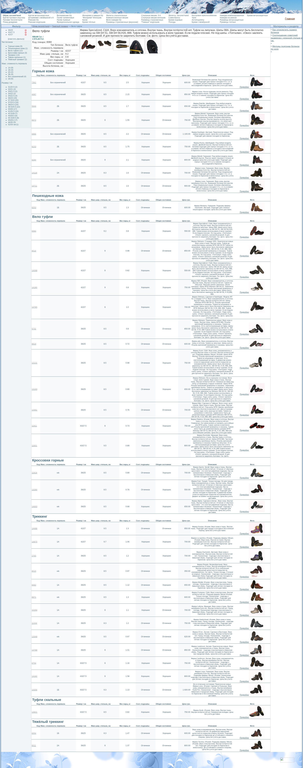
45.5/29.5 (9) (13, 118)
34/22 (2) (12, 94)
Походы (172, 22)
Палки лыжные (63, 20)
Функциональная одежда (68, 22)
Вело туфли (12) (15, 51)
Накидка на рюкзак (228, 18)
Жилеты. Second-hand (179, 15)
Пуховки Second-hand (12, 20)
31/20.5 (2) (12, 87)
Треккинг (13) (14, 55)
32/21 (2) (12, 89)
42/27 (10, 34)
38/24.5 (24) (13, 105)
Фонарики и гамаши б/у (92, 15)
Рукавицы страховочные (152, 20)
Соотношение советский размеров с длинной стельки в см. (286, 38)
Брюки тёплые (88, 22)
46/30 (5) (12, 122)
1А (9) (10, 68)
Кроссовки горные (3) (17, 53)
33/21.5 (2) (12, 91)
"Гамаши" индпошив (150, 22)
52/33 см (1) (13, 124)
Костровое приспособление (204, 15)
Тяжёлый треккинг (60, 26)
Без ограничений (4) (17, 76)
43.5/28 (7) (12, 113)
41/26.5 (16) (13, 111)
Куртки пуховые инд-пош (14, 18)
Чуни (194, 18)
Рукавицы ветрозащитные (232, 20)
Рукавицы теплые (228, 22)
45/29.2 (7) (12, 120)
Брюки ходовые (175, 20)
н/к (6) (10, 79)
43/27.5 (11, 32)
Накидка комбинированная (232, 15)
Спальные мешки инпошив (153, 18)
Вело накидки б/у (113, 20)
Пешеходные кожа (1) (18, 48)
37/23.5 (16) (13, 102)
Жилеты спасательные (116, 15)
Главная (290, 18)
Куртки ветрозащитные (38, 15)
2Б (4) (10, 74)
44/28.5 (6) (12, 116)
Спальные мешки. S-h (151, 15)
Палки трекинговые (65, 18)
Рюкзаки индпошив (36, 22)
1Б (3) (10, 70)
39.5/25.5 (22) (14, 107)
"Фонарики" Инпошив (91, 18)
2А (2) (10, 72)
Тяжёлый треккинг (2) (17, 59)
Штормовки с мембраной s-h (41, 18)
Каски (84, 20)
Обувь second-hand (40, 26)
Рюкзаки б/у (33, 20)
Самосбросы (174, 18)
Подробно (244, 87)
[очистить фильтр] (16, 39)
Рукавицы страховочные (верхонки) (122, 22)
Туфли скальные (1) (17, 57)
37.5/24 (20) (13, 100)
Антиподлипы (198, 20)
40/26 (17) (12, 109)
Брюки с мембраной (201, 22)
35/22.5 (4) (12, 96)
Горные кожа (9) (15, 46)
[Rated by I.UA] (287, 761)
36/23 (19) (12, 98)
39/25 (10, 30)
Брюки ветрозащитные (257, 15)
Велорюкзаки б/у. (64, 15)
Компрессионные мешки (117, 18)
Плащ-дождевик (10, 22)
